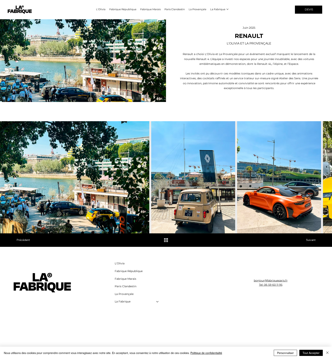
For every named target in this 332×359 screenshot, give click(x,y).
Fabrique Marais (125, 279)
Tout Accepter (311, 353)
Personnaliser (285, 353)
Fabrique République (129, 271)
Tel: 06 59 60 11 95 (270, 284)
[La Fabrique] (157, 302)
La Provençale (124, 294)
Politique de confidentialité (206, 353)
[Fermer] (327, 353)
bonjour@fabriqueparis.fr (271, 280)
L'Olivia (119, 263)
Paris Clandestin (125, 286)
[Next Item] (325, 177)
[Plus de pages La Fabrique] (227, 9)
